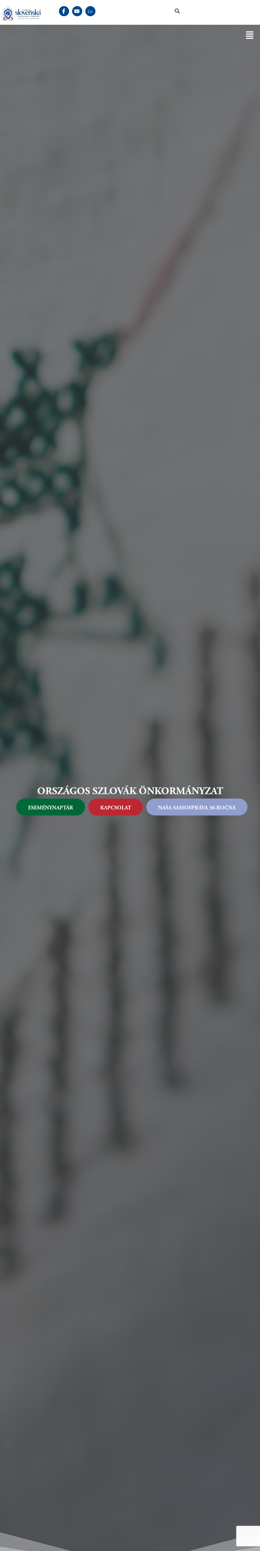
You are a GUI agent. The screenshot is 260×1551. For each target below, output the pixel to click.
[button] (250, 35)
